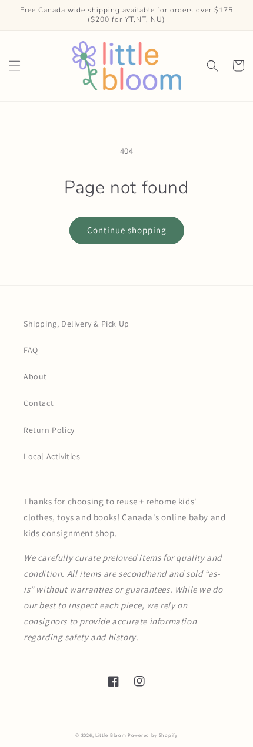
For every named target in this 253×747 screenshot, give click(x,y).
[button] (15, 66)
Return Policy (49, 430)
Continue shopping (127, 229)
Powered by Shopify (153, 735)
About (35, 376)
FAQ (31, 350)
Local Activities (52, 456)
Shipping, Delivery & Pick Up (76, 323)
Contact (39, 403)
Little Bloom (110, 735)
